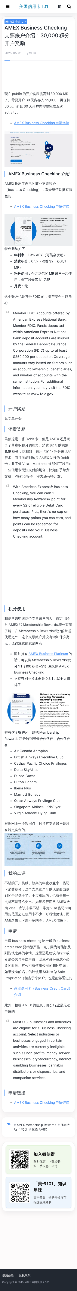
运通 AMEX (39, 1129)
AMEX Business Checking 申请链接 (41, 123)
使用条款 (8, 1275)
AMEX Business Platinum (48, 654)
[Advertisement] (38, 76)
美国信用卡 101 (33, 6)
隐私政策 (25, 1275)
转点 (24, 1129)
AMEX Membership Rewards (36, 1125)
